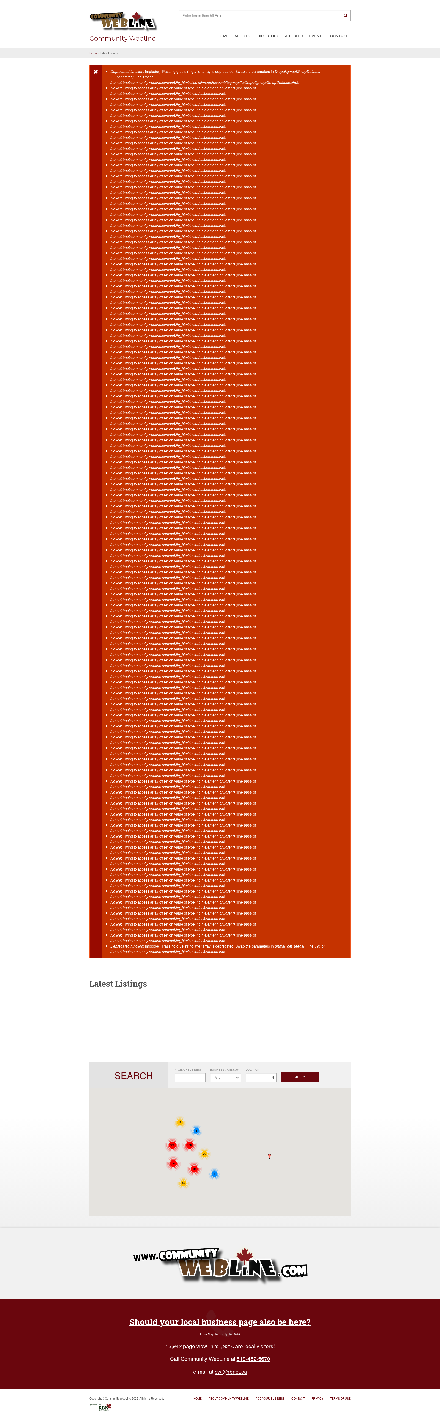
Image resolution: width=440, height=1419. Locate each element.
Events (316, 36)
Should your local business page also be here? (220, 1321)
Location (252, 1069)
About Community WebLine (229, 1398)
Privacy (317, 1398)
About (241, 36)
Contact (339, 36)
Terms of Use (340, 1398)
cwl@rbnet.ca (231, 1371)
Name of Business (188, 1069)
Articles (294, 36)
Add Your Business (270, 1398)
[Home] (123, 21)
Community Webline (122, 38)
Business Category (225, 1069)
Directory (268, 36)
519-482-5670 (253, 1358)
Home (223, 36)
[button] (269, 1156)
